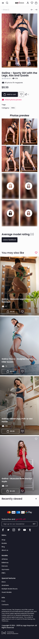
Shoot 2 (6, 9)
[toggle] (3, 3)
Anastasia (5, 585)
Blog (3, 547)
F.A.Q (3, 601)
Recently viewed (12, 498)
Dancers (5, 566)
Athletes (5, 559)
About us (5, 550)
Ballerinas (5, 563)
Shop (3, 540)
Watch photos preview (13, 100)
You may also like (13, 252)
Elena (4, 582)
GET (34, 524)
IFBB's (13, 108)
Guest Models (7, 592)
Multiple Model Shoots (9, 589)
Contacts (5, 605)
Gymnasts (5, 569)
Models (4, 543)
